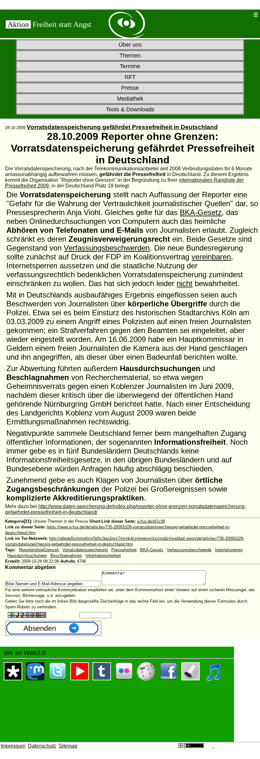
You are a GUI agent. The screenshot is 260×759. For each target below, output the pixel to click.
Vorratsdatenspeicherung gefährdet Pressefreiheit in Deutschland (122, 127)
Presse (130, 88)
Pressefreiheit (124, 549)
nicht (184, 283)
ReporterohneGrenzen (39, 549)
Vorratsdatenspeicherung (85, 549)
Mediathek (130, 98)
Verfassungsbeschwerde (189, 549)
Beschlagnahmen (66, 555)
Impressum (13, 746)
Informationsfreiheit (103, 555)
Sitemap (68, 746)
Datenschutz (42, 746)
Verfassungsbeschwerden (107, 248)
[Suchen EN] (234, 14)
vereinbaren (211, 256)
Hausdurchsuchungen (27, 555)
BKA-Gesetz (201, 212)
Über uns (130, 45)
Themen (130, 55)
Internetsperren (229, 549)
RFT (130, 77)
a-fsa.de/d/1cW (151, 521)
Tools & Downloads (130, 109)
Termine (130, 66)
